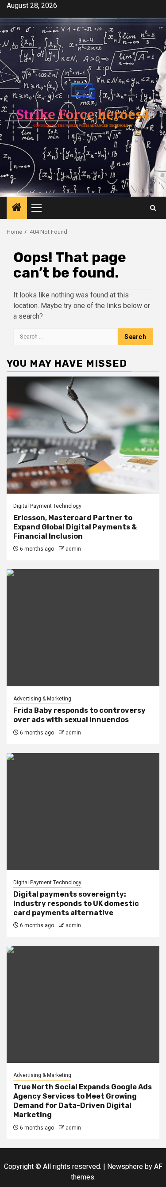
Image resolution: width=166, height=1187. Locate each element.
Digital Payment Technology (47, 506)
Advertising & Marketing (42, 699)
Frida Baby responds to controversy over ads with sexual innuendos (79, 715)
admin (73, 549)
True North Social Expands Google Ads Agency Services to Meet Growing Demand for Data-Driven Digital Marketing (82, 1101)
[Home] (17, 208)
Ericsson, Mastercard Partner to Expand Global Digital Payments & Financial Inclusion (75, 527)
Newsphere (125, 1166)
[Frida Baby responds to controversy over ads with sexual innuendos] (83, 627)
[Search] (152, 208)
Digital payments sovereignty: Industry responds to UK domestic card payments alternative (76, 903)
